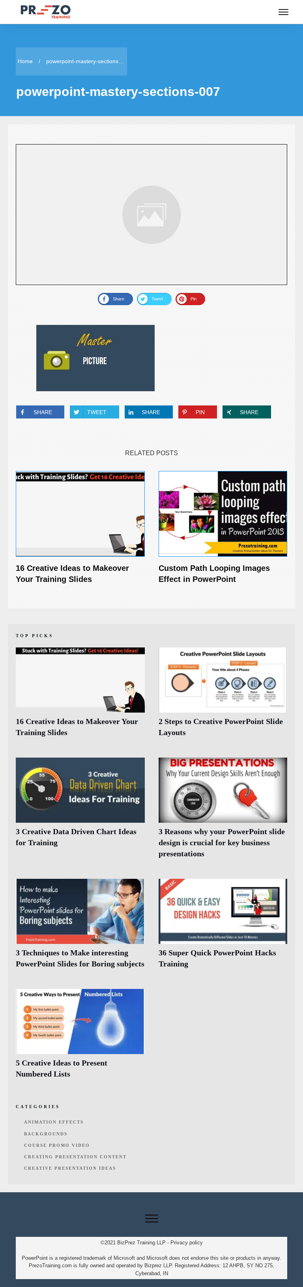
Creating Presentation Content (75, 1156)
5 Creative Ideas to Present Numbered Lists (80, 1038)
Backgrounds (45, 1133)
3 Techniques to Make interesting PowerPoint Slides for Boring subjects (80, 928)
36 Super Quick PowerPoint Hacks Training (223, 928)
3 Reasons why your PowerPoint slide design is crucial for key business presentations (223, 812)
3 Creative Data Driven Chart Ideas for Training (80, 812)
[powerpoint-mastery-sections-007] (151, 214)
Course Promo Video (57, 1145)
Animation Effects (54, 1122)
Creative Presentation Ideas (70, 1168)
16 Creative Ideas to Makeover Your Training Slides (80, 696)
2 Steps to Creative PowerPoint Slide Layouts (223, 696)
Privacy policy (186, 1243)
